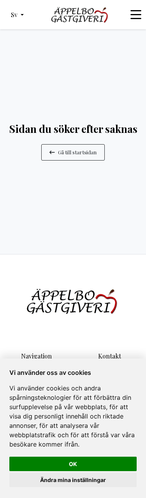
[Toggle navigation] (135, 15)
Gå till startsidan (77, 151)
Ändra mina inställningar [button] (73, 480)
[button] (17, 15)
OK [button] (73, 464)
